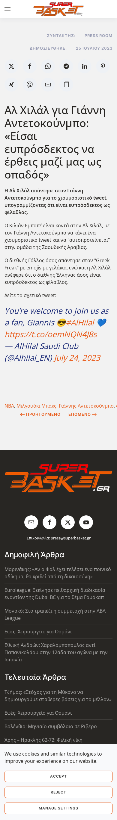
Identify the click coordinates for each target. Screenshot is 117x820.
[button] (7, 9)
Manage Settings (58, 808)
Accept (58, 776)
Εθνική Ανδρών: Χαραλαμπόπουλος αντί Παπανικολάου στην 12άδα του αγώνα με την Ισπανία (56, 652)
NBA (9, 405)
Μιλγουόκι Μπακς (36, 405)
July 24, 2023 (77, 357)
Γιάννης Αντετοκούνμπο (86, 405)
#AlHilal (80, 322)
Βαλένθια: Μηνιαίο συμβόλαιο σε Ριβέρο (50, 726)
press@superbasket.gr (71, 538)
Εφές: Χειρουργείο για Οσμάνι (38, 631)
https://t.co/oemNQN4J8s (50, 334)
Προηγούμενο (43, 414)
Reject (58, 792)
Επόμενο (79, 414)
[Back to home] (59, 9)
